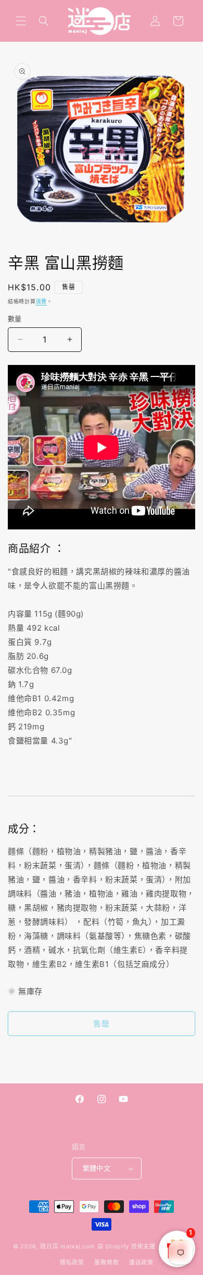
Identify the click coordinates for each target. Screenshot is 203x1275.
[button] (20, 20)
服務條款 (106, 1262)
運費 (41, 301)
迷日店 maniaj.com (67, 1246)
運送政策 (141, 1262)
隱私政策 (72, 1262)
